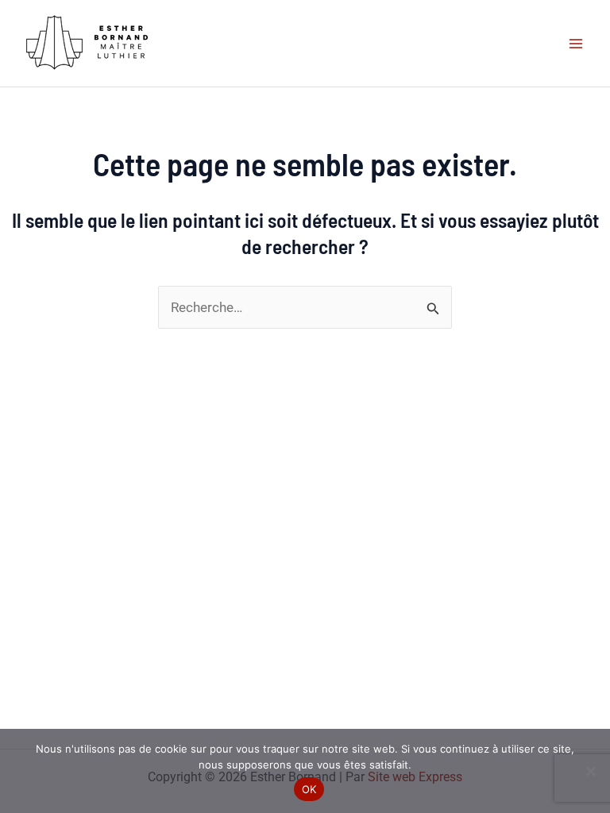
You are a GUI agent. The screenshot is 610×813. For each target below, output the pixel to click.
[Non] (590, 771)
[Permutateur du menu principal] (576, 43)
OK (309, 789)
